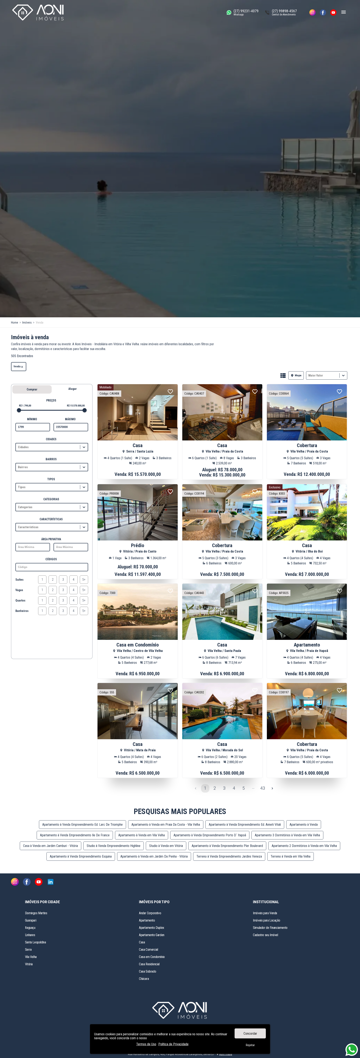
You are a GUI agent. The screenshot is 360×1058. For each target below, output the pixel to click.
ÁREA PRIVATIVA (51, 539)
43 (262, 788)
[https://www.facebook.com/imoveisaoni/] (323, 12)
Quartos (20, 600)
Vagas (19, 590)
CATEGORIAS (51, 499)
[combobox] (308, 375)
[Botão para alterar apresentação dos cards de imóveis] (283, 376)
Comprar (32, 389)
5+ (84, 580)
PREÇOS (51, 400)
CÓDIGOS (51, 559)
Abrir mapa (225, 1054)
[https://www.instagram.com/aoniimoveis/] (312, 12)
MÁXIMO (70, 419)
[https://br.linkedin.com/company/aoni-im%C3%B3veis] (50, 882)
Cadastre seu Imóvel (265, 935)
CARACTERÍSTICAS (51, 519)
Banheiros (22, 611)
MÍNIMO (32, 419)
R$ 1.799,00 (25, 405)
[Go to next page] (272, 788)
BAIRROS (51, 459)
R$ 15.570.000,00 (76, 405)
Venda (17, 366)
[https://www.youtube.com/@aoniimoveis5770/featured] (333, 12)
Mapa (298, 375)
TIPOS (51, 479)
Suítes (19, 579)
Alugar (72, 388)
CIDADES (51, 439)
